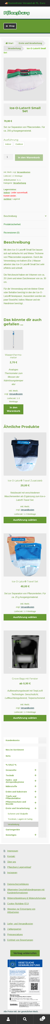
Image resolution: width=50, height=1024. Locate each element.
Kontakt (11, 856)
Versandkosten (23, 172)
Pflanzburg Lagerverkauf (19, 867)
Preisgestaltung (15, 934)
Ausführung (11, 139)
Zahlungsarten (14, 929)
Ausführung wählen (25, 520)
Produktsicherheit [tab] (12, 224)
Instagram (12, 872)
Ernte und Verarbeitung (30, 43)
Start (10, 43)
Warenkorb (38, 1017)
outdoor (8, 199)
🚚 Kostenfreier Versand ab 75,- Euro (25, 3)
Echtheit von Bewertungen (20, 940)
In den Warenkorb (29, 157)
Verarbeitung (14, 48)
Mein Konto (8, 1019)
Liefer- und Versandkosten (20, 924)
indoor (7, 192)
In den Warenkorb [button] (13, 409)
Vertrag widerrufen (25, 953)
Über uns (11, 862)
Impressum (12, 851)
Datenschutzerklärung (18, 884)
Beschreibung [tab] (10, 216)
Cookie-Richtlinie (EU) (18, 903)
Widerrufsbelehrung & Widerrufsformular (26, 898)
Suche (25, 1019)
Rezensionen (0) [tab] (11, 232)
